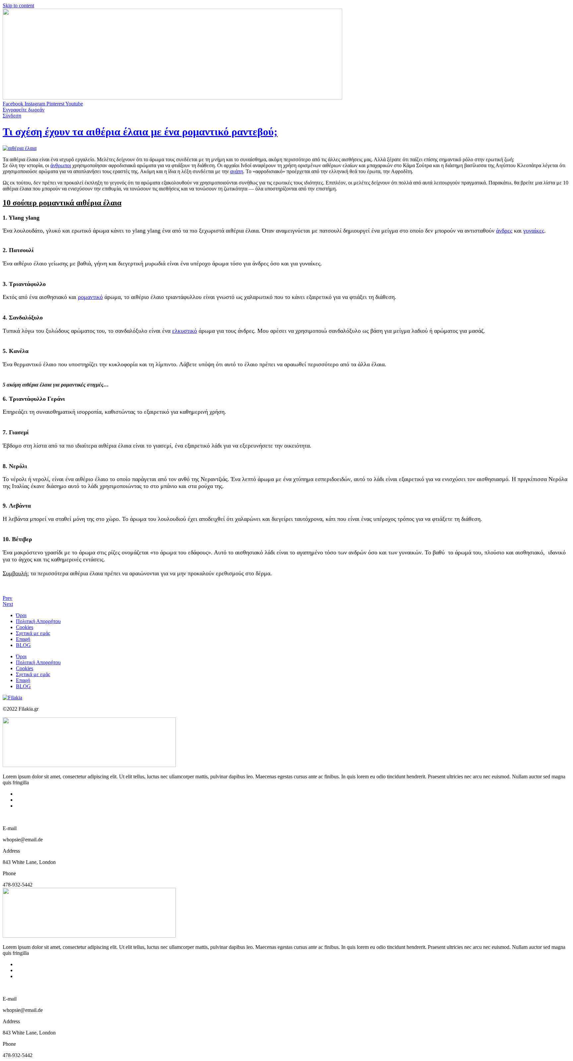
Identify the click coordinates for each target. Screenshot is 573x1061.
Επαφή (23, 639)
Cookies (24, 627)
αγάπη (236, 171)
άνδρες (504, 230)
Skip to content (18, 5)
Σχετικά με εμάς (33, 633)
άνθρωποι (60, 165)
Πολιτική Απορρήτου (38, 621)
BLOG (23, 645)
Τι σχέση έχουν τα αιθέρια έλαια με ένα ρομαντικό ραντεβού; (140, 132)
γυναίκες (533, 230)
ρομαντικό (90, 297)
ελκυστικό (184, 330)
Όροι (21, 615)
